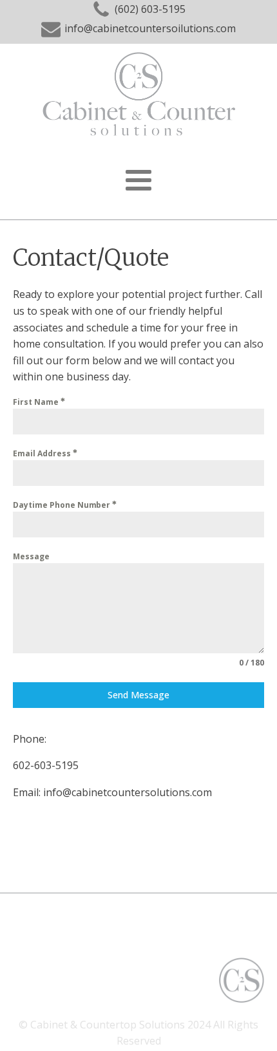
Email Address (43, 453)
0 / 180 (251, 662)
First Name (37, 401)
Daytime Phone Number (62, 504)
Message (31, 556)
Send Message (138, 695)
